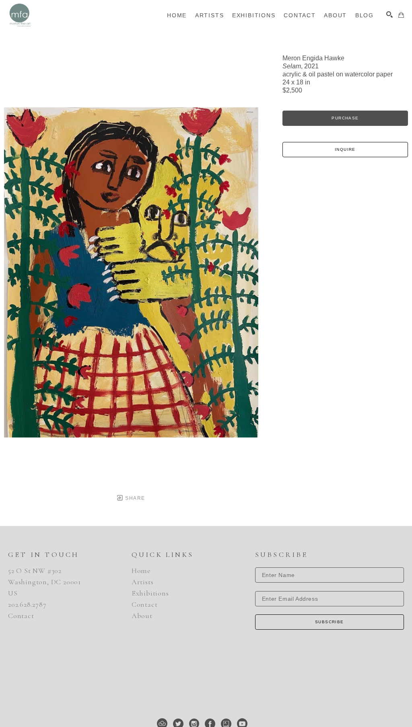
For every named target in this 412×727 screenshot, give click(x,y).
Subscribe (329, 622)
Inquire (345, 149)
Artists (143, 581)
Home (141, 570)
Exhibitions (150, 593)
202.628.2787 (27, 604)
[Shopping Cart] (401, 15)
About (142, 615)
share (134, 498)
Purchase (345, 118)
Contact (21, 615)
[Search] (389, 14)
